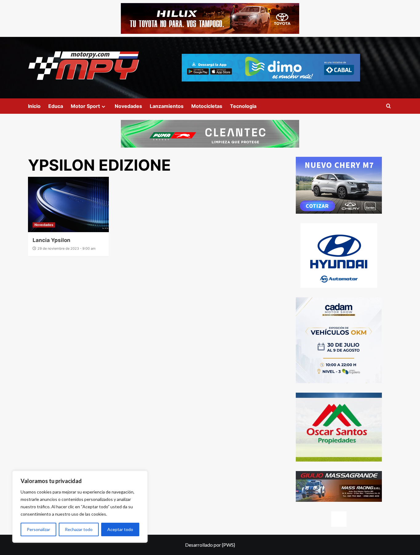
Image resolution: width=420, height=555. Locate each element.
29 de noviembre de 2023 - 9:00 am (67, 248)
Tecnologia (243, 106)
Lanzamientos (167, 106)
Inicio (34, 106)
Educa (55, 106)
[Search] (388, 106)
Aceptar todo (120, 529)
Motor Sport (85, 106)
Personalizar (38, 529)
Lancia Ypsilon (51, 240)
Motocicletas (206, 106)
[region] (80, 507)
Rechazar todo (79, 529)
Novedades (128, 106)
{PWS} (228, 545)
